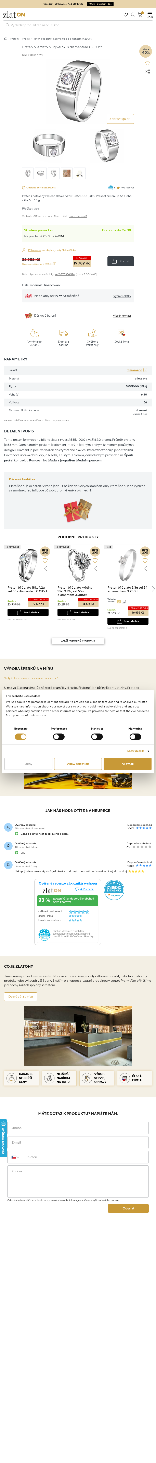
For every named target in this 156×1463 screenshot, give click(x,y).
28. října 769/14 (53, 236)
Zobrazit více (140, 414)
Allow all (128, 764)
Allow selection (78, 764)
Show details (135, 750)
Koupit (124, 261)
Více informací (122, 315)
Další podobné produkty (78, 641)
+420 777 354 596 (65, 274)
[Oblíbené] (125, 14)
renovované (134, 370)
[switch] (59, 736)
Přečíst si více (30, 208)
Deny (28, 764)
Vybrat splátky (122, 296)
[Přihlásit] (132, 14)
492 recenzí (127, 187)
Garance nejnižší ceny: (37, 264)
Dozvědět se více (20, 997)
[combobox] (78, 25)
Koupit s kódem (31, 612)
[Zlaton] (14, 14)
